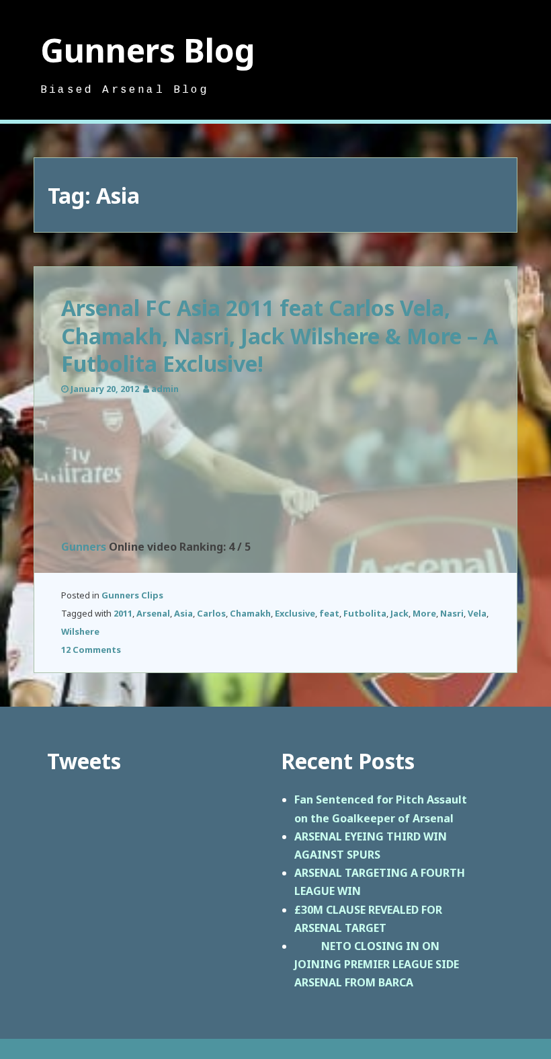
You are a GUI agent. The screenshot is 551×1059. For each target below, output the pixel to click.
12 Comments (91, 649)
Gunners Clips (132, 595)
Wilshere (80, 631)
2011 (123, 613)
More (424, 613)
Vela (477, 613)
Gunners (83, 546)
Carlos (211, 613)
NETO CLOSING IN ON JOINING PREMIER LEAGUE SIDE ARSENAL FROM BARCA (376, 964)
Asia (183, 613)
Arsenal (153, 613)
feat (329, 613)
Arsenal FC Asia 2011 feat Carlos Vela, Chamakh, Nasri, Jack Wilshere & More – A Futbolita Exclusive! (279, 335)
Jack (399, 613)
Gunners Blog (147, 50)
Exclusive (295, 613)
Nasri (452, 613)
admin (165, 389)
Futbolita (364, 613)
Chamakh (250, 613)
